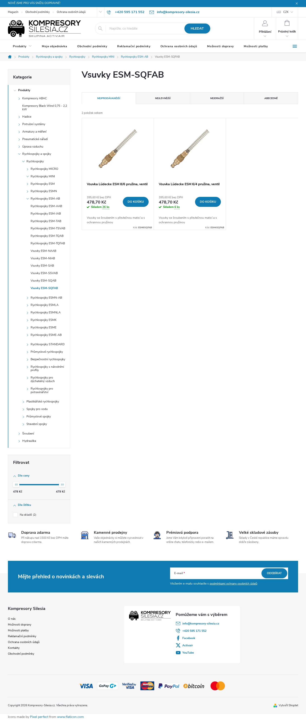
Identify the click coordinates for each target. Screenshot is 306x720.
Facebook (188, 638)
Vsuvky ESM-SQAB (43, 281)
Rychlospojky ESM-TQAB (47, 236)
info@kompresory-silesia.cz (200, 624)
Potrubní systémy (33, 124)
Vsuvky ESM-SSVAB (44, 273)
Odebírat (274, 573)
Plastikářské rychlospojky (42, 401)
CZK (286, 12)
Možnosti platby (18, 630)
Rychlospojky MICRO (44, 169)
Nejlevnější (162, 98)
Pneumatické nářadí (35, 139)
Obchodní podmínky (37, 12)
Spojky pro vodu (37, 409)
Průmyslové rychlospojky (47, 352)
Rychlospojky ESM (43, 184)
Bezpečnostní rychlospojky (48, 359)
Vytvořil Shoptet (288, 705)
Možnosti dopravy (19, 625)
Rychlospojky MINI (43, 176)
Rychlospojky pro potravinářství (42, 390)
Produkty (24, 90)
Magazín (13, 12)
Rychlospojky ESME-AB (46, 335)
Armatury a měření (34, 132)
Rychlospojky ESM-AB (45, 199)
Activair (187, 645)
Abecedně (271, 98)
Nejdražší (217, 98)
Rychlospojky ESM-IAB (46, 214)
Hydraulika (29, 441)
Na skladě (27, 515)
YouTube (188, 653)
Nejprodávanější (108, 98)
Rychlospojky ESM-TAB (46, 221)
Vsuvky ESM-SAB (42, 266)
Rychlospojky (35, 161)
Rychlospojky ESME (43, 327)
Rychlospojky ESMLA (44, 305)
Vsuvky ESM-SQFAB (44, 288)
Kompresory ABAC (34, 98)
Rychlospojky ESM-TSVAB (48, 228)
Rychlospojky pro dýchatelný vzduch (43, 379)
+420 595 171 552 (194, 631)
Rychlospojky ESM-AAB (46, 206)
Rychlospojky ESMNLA (46, 312)
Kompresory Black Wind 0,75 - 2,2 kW (44, 107)
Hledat (197, 28)
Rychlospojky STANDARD (48, 344)
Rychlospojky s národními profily (47, 368)
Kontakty (14, 648)
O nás (12, 619)
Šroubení (28, 434)
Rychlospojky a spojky (36, 154)
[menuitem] (22, 46)
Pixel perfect (39, 717)
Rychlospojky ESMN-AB (46, 298)
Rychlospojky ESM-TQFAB (48, 243)
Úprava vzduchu (32, 147)
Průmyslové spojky (38, 416)
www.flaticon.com (70, 717)
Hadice (26, 117)
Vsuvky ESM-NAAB (43, 251)
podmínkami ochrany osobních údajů (233, 584)
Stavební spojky (36, 424)
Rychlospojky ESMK (44, 320)
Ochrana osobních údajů (71, 12)
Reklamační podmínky (22, 636)
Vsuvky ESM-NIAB (43, 258)
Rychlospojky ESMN (44, 191)
